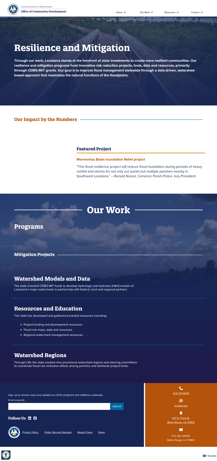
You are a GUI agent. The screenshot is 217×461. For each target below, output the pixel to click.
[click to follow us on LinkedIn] (29, 418)
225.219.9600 (181, 393)
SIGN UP (116, 406)
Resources (170, 12)
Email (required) (16, 400)
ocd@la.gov (181, 406)
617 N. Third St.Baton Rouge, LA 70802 (181, 420)
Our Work (145, 12)
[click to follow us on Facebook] (35, 418)
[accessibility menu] (6, 455)
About (119, 12)
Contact (195, 12)
